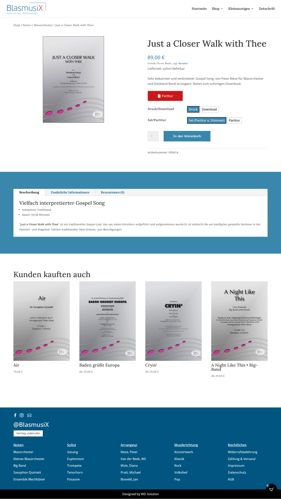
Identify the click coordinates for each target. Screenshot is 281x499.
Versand (182, 63)
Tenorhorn (75, 472)
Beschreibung (29, 192)
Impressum (236, 465)
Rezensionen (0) (112, 192)
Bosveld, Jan (129, 479)
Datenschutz (237, 472)
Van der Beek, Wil (133, 459)
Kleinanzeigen (239, 9)
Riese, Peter (129, 452)
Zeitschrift (267, 9)
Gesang (72, 452)
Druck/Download (161, 109)
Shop (215, 9)
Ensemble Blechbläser (29, 479)
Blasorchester (43, 25)
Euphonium (75, 459)
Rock (177, 465)
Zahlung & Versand (241, 459)
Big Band (19, 465)
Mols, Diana (129, 465)
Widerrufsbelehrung (242, 452)
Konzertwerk (183, 452)
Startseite (199, 9)
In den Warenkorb (187, 136)
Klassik (179, 459)
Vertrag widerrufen (28, 433)
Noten (27, 25)
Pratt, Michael (131, 472)
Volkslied (180, 472)
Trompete (74, 465)
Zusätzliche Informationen (70, 192)
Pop (177, 479)
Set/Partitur (157, 120)
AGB (231, 479)
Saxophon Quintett (27, 472)
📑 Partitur (165, 96)
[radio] (193, 109)
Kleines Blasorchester (29, 459)
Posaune (73, 479)
